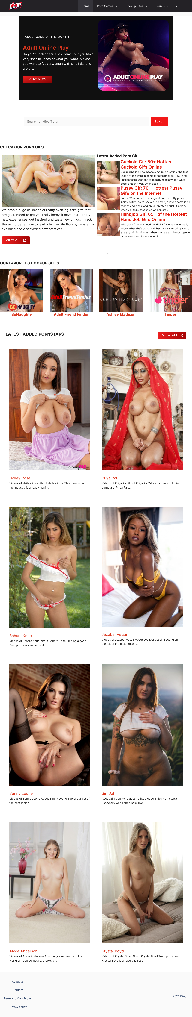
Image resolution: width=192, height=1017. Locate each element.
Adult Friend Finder (71, 314)
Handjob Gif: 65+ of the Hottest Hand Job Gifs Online (154, 217)
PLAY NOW (37, 79)
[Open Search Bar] (177, 6)
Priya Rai (109, 478)
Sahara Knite (20, 635)
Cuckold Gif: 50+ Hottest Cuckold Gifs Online (147, 164)
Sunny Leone (21, 793)
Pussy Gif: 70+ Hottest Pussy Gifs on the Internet (151, 190)
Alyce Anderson (23, 951)
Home (85, 6)
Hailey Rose (19, 478)
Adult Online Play (46, 47)
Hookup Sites (134, 6)
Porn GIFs (162, 6)
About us (18, 981)
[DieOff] (15, 6)
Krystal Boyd (113, 951)
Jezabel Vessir (114, 634)
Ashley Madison (120, 314)
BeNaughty (21, 314)
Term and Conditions (18, 998)
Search (159, 121)
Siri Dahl (109, 793)
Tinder (170, 314)
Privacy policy (17, 1007)
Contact (18, 990)
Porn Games (105, 6)
